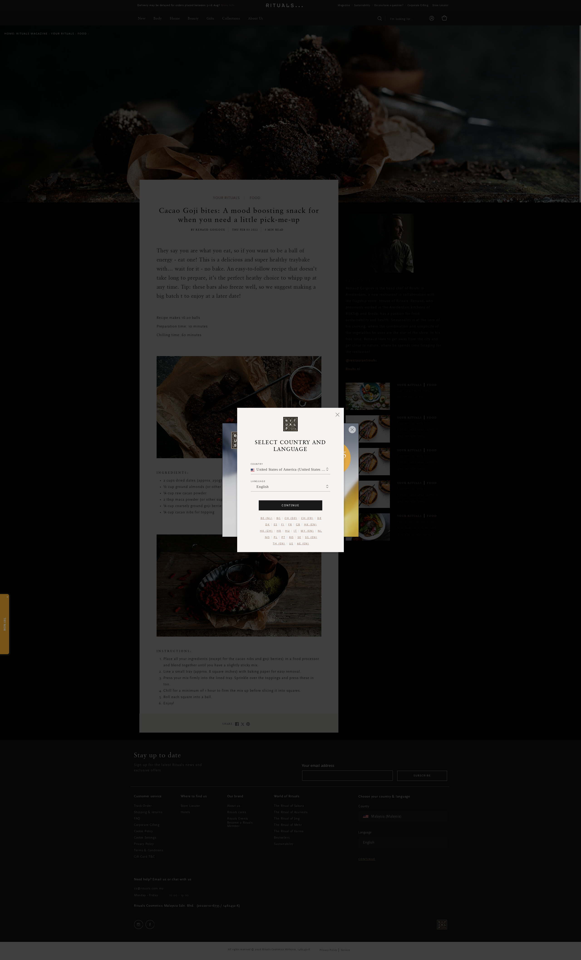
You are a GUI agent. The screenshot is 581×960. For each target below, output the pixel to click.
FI (282, 524)
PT (283, 537)
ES (275, 524)
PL (276, 537)
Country (257, 464)
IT (295, 531)
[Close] (337, 414)
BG (278, 518)
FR (290, 524)
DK (267, 524)
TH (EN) (279, 543)
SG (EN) (311, 537)
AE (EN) (303, 543)
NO (267, 537)
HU (287, 531)
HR (279, 531)
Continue (290, 505)
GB (298, 524)
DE (319, 518)
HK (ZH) (266, 531)
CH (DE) (291, 518)
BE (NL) (267, 518)
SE (299, 537)
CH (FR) (307, 518)
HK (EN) (310, 524)
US (291, 543)
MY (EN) (307, 531)
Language (258, 481)
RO (291, 537)
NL (320, 531)
